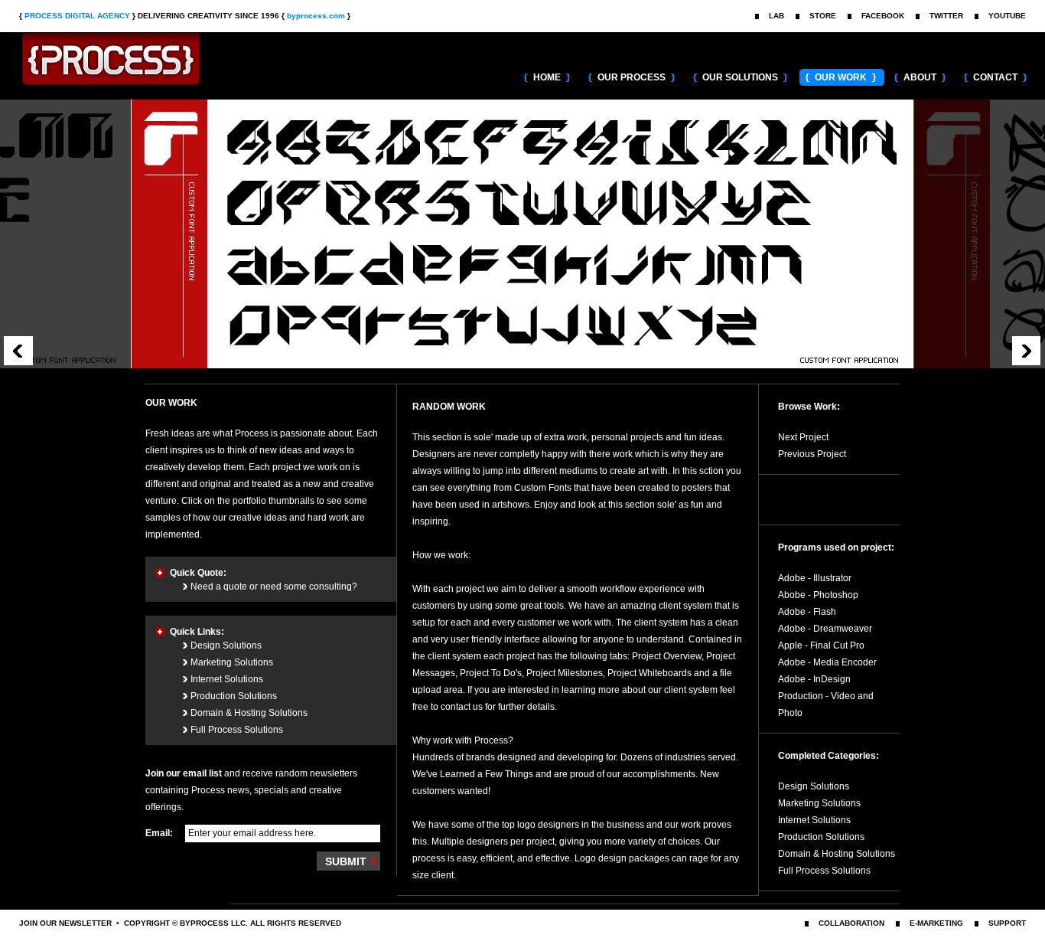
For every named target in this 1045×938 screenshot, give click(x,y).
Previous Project (812, 454)
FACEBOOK (882, 15)
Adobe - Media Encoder (827, 662)
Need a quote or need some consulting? (273, 586)
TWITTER (946, 15)
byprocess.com (316, 15)
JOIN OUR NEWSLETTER (65, 923)
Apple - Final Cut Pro (821, 645)
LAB (776, 15)
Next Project (803, 437)
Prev (18, 350)
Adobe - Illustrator (814, 578)
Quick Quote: (198, 572)
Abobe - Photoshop (818, 595)
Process (130, 62)
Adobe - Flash (807, 611)
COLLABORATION (851, 923)
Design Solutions (226, 645)
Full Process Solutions (236, 729)
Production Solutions (233, 696)
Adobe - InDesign (814, 679)
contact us (462, 706)
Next (1026, 350)
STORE (822, 15)
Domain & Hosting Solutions (249, 713)
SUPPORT (1007, 923)
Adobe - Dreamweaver (825, 628)
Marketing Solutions (231, 662)
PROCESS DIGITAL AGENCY (77, 15)
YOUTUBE (1007, 15)
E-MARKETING (936, 923)
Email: (159, 833)
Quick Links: (197, 631)
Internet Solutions (226, 679)
